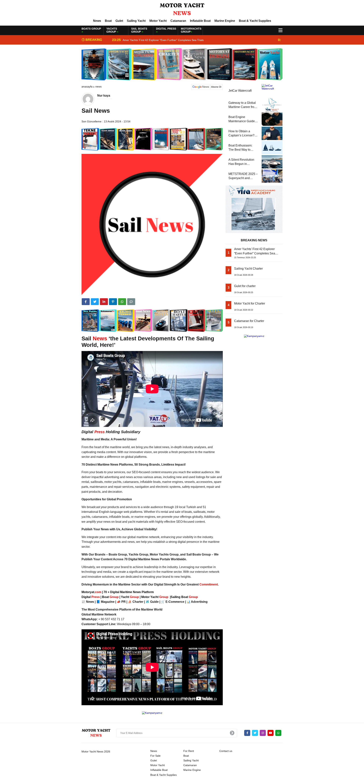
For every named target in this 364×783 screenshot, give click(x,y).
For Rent (188, 750)
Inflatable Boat (200, 20)
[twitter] (95, 301)
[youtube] (271, 733)
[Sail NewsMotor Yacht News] (182, 9)
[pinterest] (113, 301)
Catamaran (178, 20)
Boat (108, 20)
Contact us (225, 750)
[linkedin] (104, 301)
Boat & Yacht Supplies (255, 20)
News (97, 20)
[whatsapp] (278, 733)
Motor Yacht (158, 20)
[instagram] (263, 733)
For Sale (155, 755)
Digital (91, 597)
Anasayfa (87, 86)
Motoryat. (91, 592)
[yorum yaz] (131, 301)
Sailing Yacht (136, 20)
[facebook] (86, 301)
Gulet (119, 20)
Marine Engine (224, 20)
